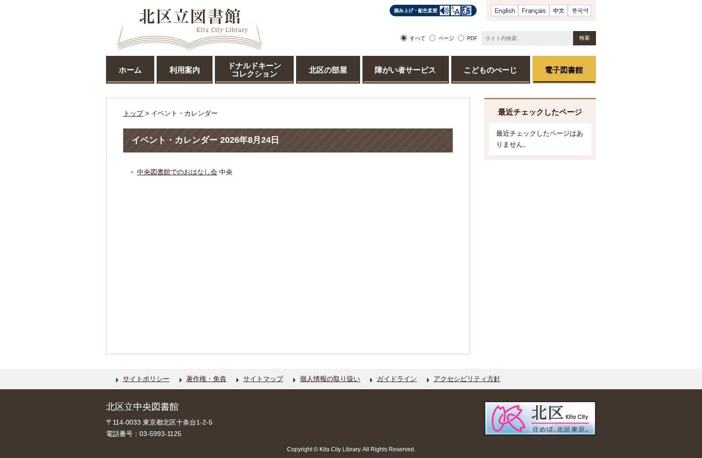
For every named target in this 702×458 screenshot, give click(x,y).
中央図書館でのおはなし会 (177, 172)
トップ (133, 113)
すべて (417, 38)
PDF (472, 38)
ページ (446, 38)
